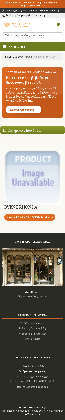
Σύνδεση (11, 15)
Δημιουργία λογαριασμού (33, 15)
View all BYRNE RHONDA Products (29, 217)
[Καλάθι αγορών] (58, 24)
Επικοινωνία (32, 338)
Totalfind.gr (34, 414)
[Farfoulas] (16, 25)
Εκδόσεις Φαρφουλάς (32, 328)
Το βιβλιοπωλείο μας (32, 323)
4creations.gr (23, 410)
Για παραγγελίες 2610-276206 (21, 10)
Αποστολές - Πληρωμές (33, 333)
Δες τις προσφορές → (23, 109)
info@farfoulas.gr (51, 10)
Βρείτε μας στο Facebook (32, 386)
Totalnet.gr (47, 410)
